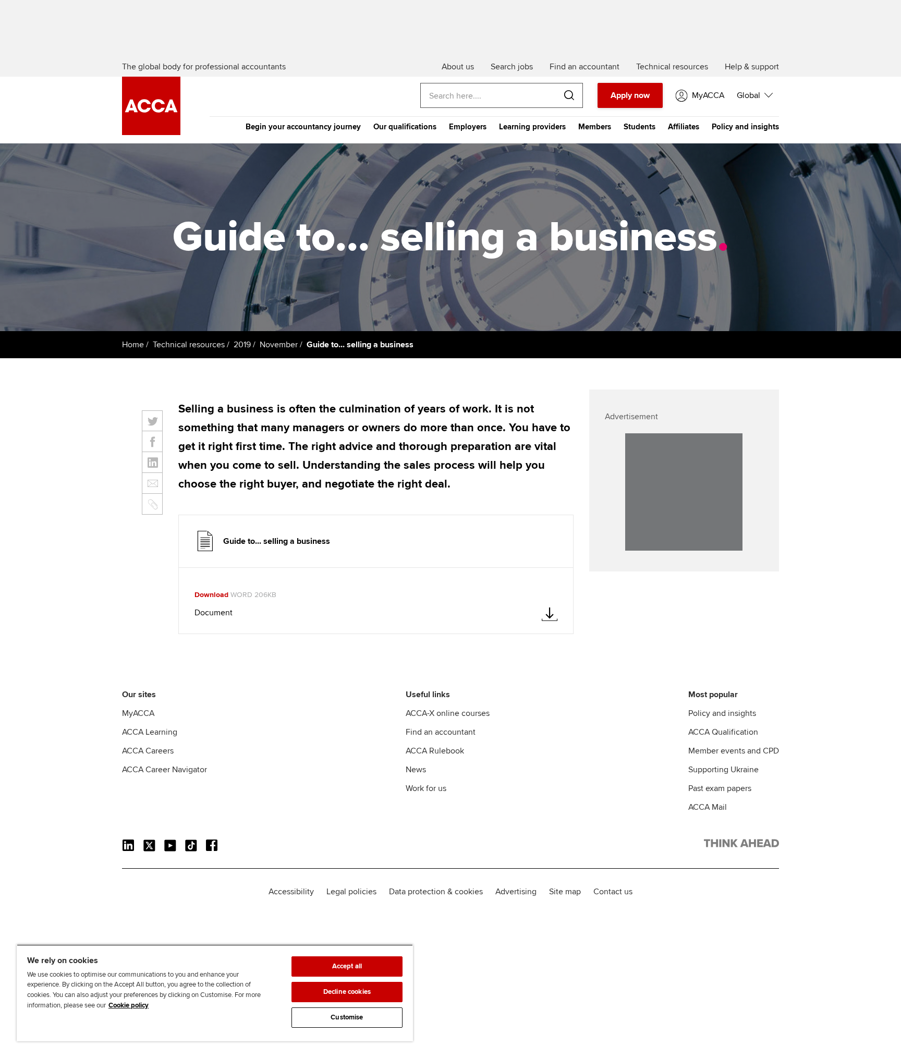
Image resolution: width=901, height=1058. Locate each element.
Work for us (426, 788)
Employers (467, 126)
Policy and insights (745, 126)
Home (133, 344)
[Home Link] (741, 845)
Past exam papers (719, 788)
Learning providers (532, 126)
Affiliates (683, 126)
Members (594, 126)
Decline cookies (347, 992)
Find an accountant (441, 732)
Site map (565, 891)
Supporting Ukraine (723, 769)
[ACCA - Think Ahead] (151, 132)
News (416, 769)
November (279, 344)
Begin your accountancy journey (303, 126)
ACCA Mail (707, 807)
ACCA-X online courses (448, 713)
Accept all (347, 966)
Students (639, 126)
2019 (242, 344)
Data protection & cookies (436, 891)
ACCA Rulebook (435, 751)
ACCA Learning (149, 732)
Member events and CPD (733, 751)
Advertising (516, 891)
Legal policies (351, 891)
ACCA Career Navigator (164, 769)
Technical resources (189, 344)
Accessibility (291, 891)
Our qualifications (404, 126)
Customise (347, 1017)
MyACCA (138, 713)
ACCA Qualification (723, 732)
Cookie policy (128, 1005)
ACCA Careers (148, 751)
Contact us (612, 891)
